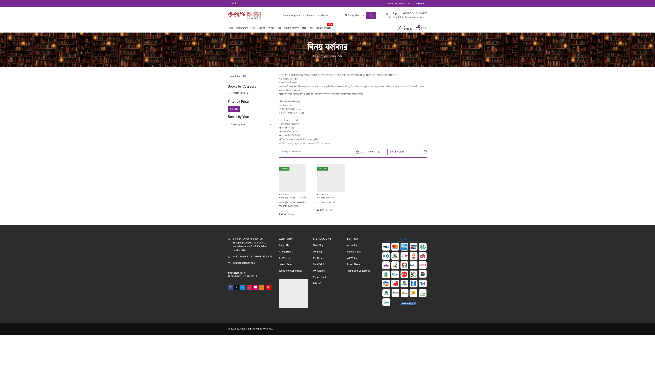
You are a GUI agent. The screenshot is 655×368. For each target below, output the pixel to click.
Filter (234, 109)
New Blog (318, 245)
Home (316, 56)
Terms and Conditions (290, 271)
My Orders (318, 258)
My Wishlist (319, 264)
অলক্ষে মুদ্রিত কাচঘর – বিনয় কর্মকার (293, 198)
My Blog (317, 252)
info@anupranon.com (244, 263)
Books (326, 56)
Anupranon (246, 329)
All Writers (284, 258)
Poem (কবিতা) (284, 194)
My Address (319, 271)
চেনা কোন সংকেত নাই (325, 198)
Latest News (285, 264)
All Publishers (286, 252)
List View (363, 152)
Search (371, 15)
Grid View (357, 152)
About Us (284, 245)
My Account (319, 277)
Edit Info (317, 283)
